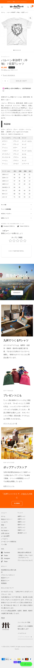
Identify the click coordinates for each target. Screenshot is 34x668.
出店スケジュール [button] (8, 486)
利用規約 (4, 583)
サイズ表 (3, 204)
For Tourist (4, 530)
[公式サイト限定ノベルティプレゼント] (17, 2)
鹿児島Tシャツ (22, 533)
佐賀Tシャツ (21, 519)
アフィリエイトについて (25, 560)
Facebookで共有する (9, 226)
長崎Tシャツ (21, 522)
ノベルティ (4, 539)
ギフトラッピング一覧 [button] (10, 423)
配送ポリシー (5, 580)
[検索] (28, 6)
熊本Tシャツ (21, 524)
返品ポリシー (5, 577)
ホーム (3, 12)
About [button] (3, 618)
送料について (5, 218)
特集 (2, 525)
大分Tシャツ (21, 527)
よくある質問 (5, 536)
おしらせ (4, 527)
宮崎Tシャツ (21, 530)
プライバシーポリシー (8, 575)
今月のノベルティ (6, 213)
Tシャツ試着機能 (6, 209)
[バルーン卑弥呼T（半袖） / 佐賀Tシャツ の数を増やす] (7, 81)
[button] (17, 292)
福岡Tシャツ (21, 516)
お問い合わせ (5, 533)
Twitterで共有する (24, 226)
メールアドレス (22, 633)
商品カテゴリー (6, 519)
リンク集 (4, 544)
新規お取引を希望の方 (24, 552)
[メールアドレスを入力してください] (31, 636)
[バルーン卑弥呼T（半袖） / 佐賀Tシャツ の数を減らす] (2, 81)
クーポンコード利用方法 (8, 541)
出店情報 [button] (17, 503)
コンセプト (4, 522)
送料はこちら (7, 70)
